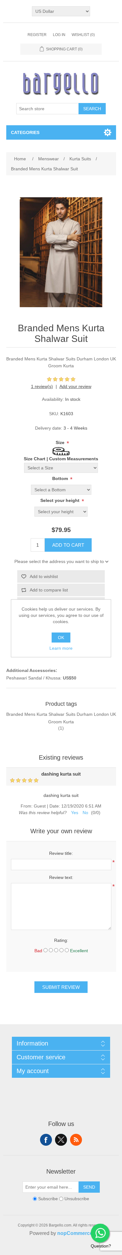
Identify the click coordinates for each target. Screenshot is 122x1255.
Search (92, 108)
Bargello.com (51, 1249)
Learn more (61, 648)
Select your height (60, 500)
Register (37, 35)
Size (61, 442)
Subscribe (48, 1198)
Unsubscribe (76, 1198)
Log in (59, 35)
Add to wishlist (44, 576)
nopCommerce (75, 1233)
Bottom (60, 478)
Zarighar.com (83, 1249)
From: (27, 805)
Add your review (75, 386)
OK (61, 637)
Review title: (61, 853)
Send (89, 1187)
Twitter (61, 1140)
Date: (54, 805)
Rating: (61, 940)
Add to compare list (49, 589)
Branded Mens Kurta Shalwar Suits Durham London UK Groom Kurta (61, 718)
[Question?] (100, 1233)
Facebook (46, 1140)
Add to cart (68, 545)
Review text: (61, 877)
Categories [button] (25, 132)
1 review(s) (42, 386)
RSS (76, 1140)
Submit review (61, 987)
